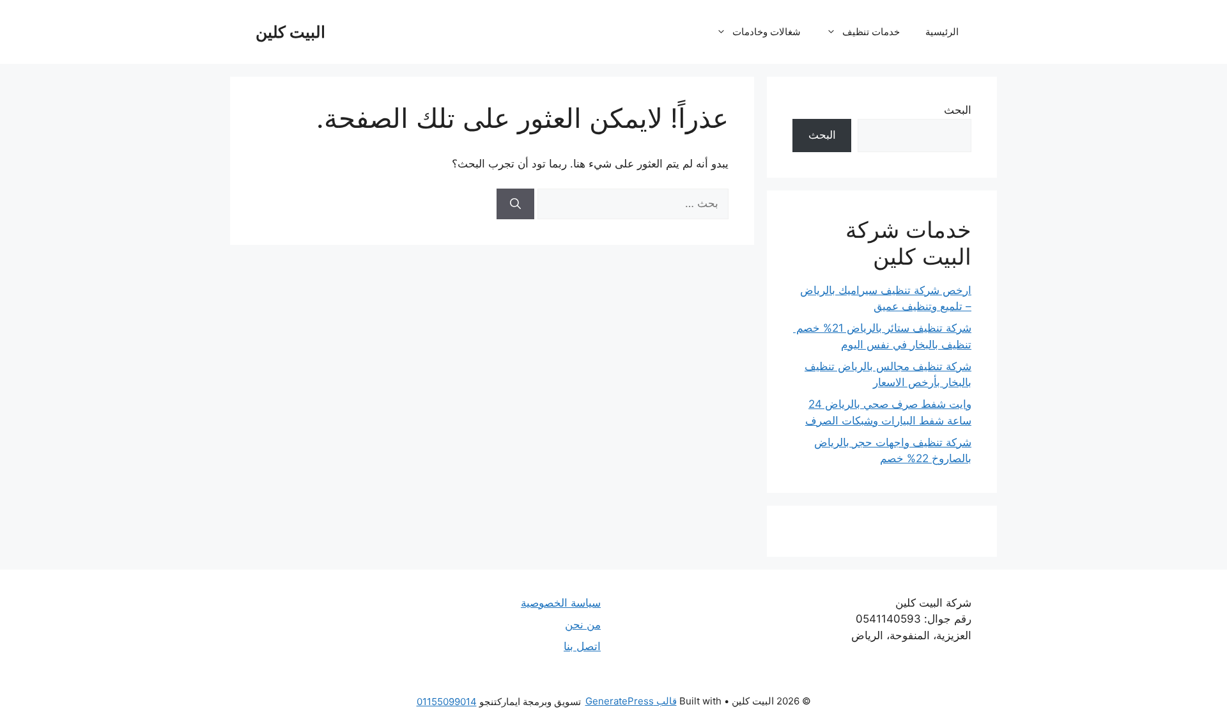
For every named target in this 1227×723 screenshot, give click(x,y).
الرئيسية (942, 32)
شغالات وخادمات (766, 32)
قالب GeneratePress (631, 701)
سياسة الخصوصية (561, 602)
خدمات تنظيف (871, 32)
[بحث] (515, 204)
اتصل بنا (582, 646)
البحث (957, 110)
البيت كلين (290, 32)
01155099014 (447, 702)
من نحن (583, 624)
